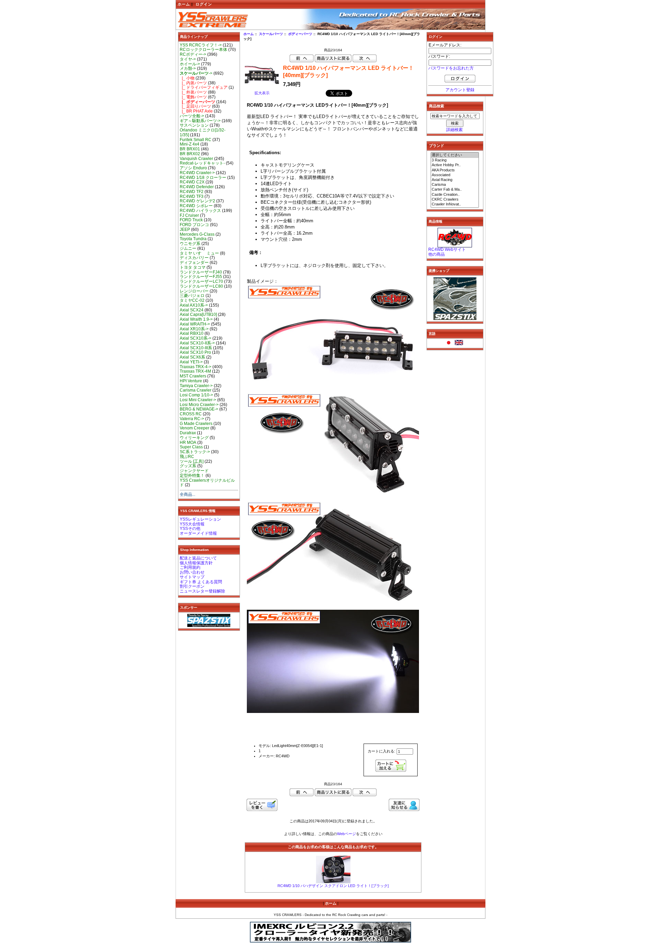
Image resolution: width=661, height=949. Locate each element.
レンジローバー (194, 291)
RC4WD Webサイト (447, 249)
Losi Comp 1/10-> (196, 395)
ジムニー (188, 248)
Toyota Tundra (193, 238)
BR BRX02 (190, 153)
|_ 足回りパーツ (195, 106)
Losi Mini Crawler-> (198, 399)
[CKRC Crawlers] (455, 199)
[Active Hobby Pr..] (455, 165)
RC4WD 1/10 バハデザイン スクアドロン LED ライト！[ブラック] (333, 886)
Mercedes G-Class (197, 234)
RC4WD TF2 (191, 191)
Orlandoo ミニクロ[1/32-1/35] (202, 132)
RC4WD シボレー (196, 205)
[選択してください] (455, 155)
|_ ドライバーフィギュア (204, 87)
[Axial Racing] (455, 180)
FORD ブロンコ (194, 224)
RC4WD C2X (192, 182)
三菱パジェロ (192, 295)
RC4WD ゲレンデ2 (197, 201)
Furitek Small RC (195, 139)
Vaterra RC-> (192, 418)
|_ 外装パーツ (193, 92)
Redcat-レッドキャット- (202, 163)
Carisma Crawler (195, 390)
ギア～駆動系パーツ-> (200, 120)
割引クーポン (192, 586)
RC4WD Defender (197, 186)
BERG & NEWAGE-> (199, 409)
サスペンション (194, 125)
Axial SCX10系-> (195, 338)
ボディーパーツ (300, 34)
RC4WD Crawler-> (197, 172)
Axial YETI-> (191, 362)
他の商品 (436, 254)
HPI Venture (191, 380)
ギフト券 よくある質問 (201, 581)
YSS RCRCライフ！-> (201, 45)
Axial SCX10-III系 (196, 347)
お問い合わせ (192, 572)
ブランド (436, 145)
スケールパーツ (271, 34)
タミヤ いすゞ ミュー (199, 253)
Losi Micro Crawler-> (199, 404)
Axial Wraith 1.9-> (196, 319)
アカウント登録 (459, 89)
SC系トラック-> (195, 451)
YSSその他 (190, 528)
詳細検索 (454, 129)
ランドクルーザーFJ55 (201, 276)
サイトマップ (192, 577)
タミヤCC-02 (192, 300)
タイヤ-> (188, 59)
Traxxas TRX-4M (195, 371)
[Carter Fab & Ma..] (455, 189)
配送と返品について (198, 558)
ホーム (184, 4)
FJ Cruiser (189, 215)
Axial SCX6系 (192, 357)
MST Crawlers (193, 376)
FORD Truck (191, 219)
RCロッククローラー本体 (203, 49)
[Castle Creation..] (455, 194)
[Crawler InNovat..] (455, 204)
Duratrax (188, 432)
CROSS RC (191, 414)
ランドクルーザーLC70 (201, 281)
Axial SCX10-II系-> (197, 343)
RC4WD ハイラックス (200, 210)
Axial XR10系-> (194, 329)
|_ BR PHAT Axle (196, 111)
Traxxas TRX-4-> (195, 366)
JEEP (185, 229)
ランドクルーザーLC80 (201, 286)
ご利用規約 (190, 567)
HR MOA (188, 442)
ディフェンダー (194, 262)
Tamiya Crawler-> (196, 385)
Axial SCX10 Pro (195, 352)
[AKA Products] (455, 170)
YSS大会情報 (192, 524)
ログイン (204, 4)
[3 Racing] (455, 160)
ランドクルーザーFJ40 (201, 272)
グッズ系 (188, 465)
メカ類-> (188, 68)
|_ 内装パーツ (193, 83)
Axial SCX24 (191, 310)
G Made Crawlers (196, 423)
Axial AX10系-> (194, 305)
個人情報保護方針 (196, 563)
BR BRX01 (190, 149)
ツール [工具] (191, 461)
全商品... (187, 494)
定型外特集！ (192, 475)
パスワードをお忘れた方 (451, 68)
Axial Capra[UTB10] (198, 314)
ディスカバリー (194, 257)
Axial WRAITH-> (195, 324)
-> (196, 73)
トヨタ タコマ (193, 267)
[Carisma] (455, 184)
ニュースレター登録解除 (202, 591)
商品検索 (436, 106)
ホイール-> (190, 64)
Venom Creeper (194, 428)
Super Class (191, 447)
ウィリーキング (194, 437)
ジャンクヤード (194, 470)
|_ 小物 (187, 78)
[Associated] (455, 175)
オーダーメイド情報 (198, 533)
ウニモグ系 (190, 243)
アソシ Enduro (193, 168)
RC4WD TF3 (191, 196)
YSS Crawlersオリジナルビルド (207, 483)
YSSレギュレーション (200, 519)
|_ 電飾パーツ (193, 97)
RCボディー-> (193, 54)
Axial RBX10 (191, 333)
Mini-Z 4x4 (189, 144)
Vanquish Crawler (196, 158)
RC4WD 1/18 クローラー (203, 177)
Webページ (346, 834)
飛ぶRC (187, 456)
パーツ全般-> (192, 116)
